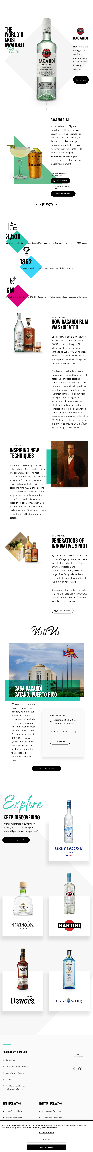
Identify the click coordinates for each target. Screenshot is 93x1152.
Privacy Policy (36, 1128)
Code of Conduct (13, 1079)
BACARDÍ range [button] (62, 181)
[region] (46, 1136)
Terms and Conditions (49, 1128)
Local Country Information (17, 1066)
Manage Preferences (46, 1132)
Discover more (60, 742)
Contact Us (10, 1060)
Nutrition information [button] (63, 194)
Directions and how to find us (63, 732)
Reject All (46, 1139)
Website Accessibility (14, 1118)
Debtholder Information (51, 1111)
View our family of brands (16, 840)
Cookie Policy (26, 1128)
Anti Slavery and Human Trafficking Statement (15, 1087)
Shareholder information (52, 1118)
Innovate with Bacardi (15, 1073)
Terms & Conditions (14, 1111)
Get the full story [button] (65, 611)
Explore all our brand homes (46, 768)
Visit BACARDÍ (83, 80)
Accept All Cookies (46, 1147)
